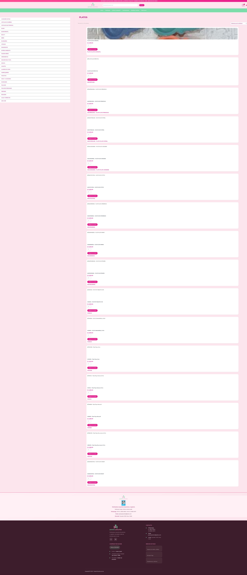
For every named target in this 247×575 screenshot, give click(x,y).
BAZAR (2, 28)
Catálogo (107, 10)
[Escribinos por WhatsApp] (115, 539)
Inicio (101, 10)
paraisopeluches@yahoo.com (154, 535)
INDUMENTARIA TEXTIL (6, 60)
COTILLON (3, 44)
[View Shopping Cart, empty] (243, 5)
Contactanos (126, 10)
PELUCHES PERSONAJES (6, 88)
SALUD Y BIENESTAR (5, 97)
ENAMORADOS (4, 47)
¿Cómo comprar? (116, 10)
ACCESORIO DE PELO (5, 19)
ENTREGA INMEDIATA (5, 50)
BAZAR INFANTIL (4, 31)
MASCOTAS (3, 75)
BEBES (2, 38)
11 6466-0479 (151, 531)
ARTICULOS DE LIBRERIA (6, 22)
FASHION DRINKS (5, 53)
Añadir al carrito (92, 49)
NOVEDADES (4, 82)
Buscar (141, 5)
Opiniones (144, 10)
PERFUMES (3, 91)
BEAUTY (3, 34)
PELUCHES (3, 85)
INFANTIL (3, 63)
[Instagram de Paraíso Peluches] (111, 539)
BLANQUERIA (4, 41)
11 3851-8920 (151, 529)
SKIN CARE (3, 101)
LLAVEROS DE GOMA (5, 69)
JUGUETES (3, 66)
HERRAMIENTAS (4, 56)
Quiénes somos (135, 10)
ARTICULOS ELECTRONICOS (7, 25)
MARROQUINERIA (5, 72)
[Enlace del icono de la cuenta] (246, 5)
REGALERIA (3, 94)
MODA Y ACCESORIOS (6, 78)
